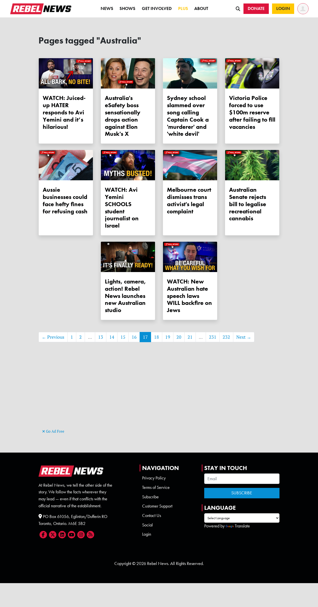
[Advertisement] (159, 393)
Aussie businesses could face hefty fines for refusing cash (65, 200)
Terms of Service (156, 487)
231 (212, 337)
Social (147, 525)
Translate (242, 526)
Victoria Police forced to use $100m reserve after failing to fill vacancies (252, 112)
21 (190, 337)
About (201, 8)
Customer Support (157, 506)
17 (145, 337)
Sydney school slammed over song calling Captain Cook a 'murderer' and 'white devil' (188, 116)
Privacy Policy (154, 478)
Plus (183, 8)
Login (146, 534)
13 (100, 337)
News (107, 8)
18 (156, 337)
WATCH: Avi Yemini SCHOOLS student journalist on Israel (122, 207)
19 (167, 337)
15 (122, 337)
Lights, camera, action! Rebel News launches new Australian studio (125, 296)
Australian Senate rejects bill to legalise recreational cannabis (247, 204)
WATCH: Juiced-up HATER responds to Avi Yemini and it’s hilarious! (64, 112)
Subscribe (150, 497)
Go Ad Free (54, 431)
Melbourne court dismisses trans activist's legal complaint (189, 200)
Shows (127, 8)
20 (178, 337)
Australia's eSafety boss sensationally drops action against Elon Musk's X (122, 116)
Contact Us (151, 515)
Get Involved (157, 8)
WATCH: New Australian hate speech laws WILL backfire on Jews (189, 296)
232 (226, 337)
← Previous (53, 337)
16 (134, 337)
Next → (243, 337)
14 (111, 337)
